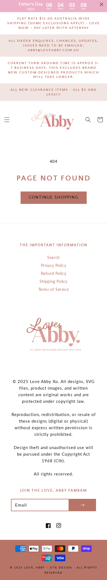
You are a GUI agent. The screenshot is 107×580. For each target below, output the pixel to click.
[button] (7, 120)
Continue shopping (53, 197)
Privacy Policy (53, 265)
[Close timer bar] (101, 4)
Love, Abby (34, 567)
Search (53, 257)
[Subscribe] (82, 505)
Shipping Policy (53, 281)
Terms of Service (53, 289)
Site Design (61, 567)
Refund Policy (53, 273)
